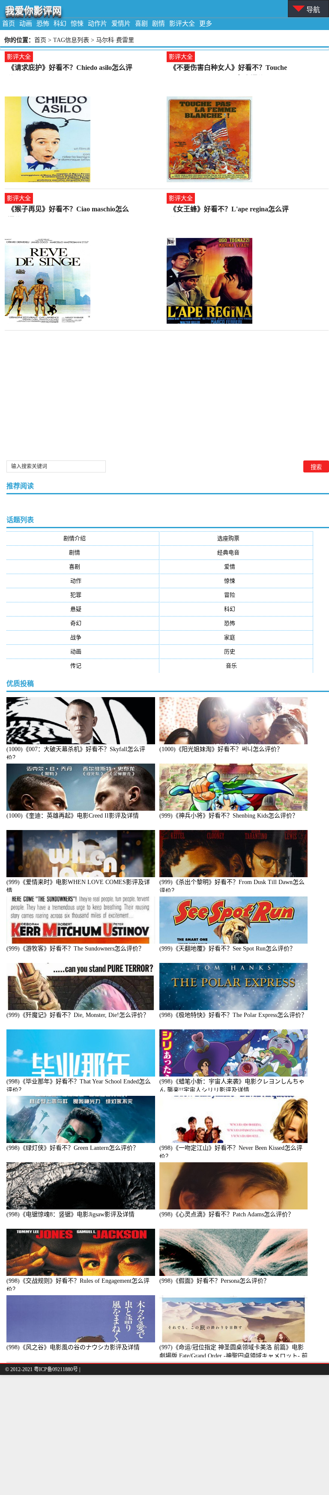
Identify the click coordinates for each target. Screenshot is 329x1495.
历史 (236, 651)
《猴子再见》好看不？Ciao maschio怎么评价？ (68, 209)
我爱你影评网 (33, 10)
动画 (25, 23)
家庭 (236, 637)
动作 (82, 581)
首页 (8, 23)
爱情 (236, 566)
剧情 (158, 23)
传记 (82, 665)
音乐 (237, 665)
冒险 (236, 595)
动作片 (97, 23)
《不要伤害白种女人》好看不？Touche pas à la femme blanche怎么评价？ (228, 68)
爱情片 (121, 23)
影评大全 (182, 23)
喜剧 (141, 23)
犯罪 (82, 595)
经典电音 (236, 552)
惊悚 (77, 23)
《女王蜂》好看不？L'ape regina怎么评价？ (229, 209)
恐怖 (42, 23)
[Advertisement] (164, 1435)
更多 (205, 23)
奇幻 (82, 623)
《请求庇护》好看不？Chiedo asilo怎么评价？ (70, 68)
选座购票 (236, 538)
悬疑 (82, 609)
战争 (82, 637)
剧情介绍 (82, 538)
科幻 (60, 23)
